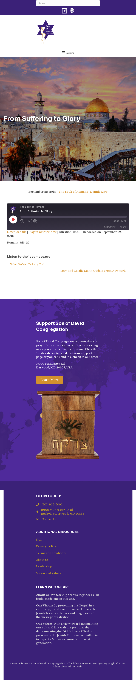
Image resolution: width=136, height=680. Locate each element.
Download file (16, 232)
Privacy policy (46, 546)
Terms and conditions (51, 553)
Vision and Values (48, 573)
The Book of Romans (73, 191)
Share (123, 227)
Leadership (44, 566)
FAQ (39, 539)
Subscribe (109, 227)
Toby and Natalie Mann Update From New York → (94, 270)
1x (29, 221)
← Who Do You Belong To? (25, 264)
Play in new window (42, 232)
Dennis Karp (98, 191)
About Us (42, 559)
